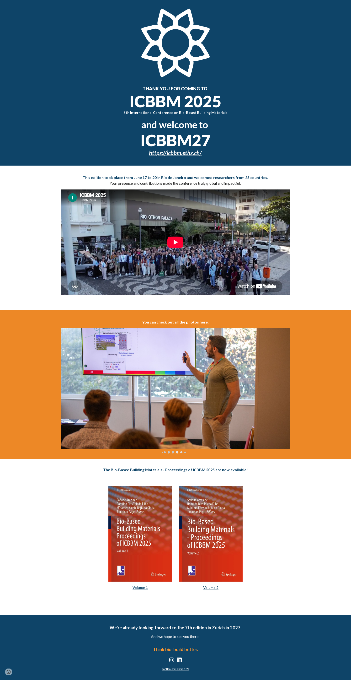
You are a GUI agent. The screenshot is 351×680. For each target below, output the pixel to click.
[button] (8, 672)
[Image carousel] (175, 390)
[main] (175, 121)
